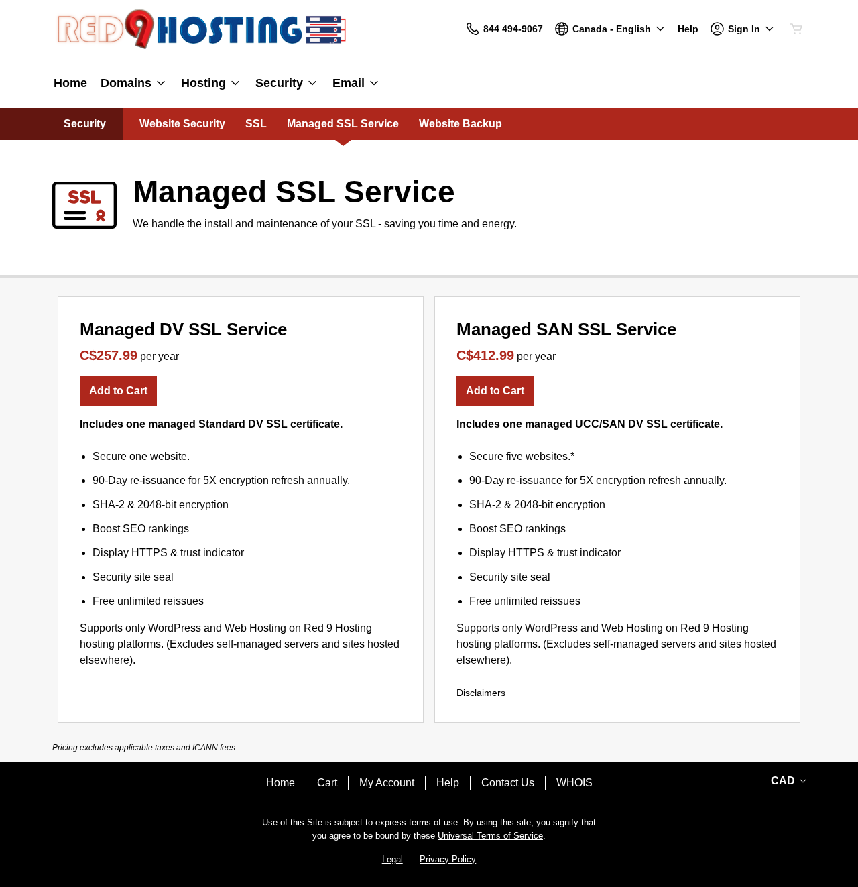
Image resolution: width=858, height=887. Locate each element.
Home (280, 782)
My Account (386, 782)
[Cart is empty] (796, 29)
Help (447, 782)
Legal (392, 859)
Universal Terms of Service (490, 836)
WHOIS (574, 782)
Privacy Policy (448, 859)
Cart (327, 782)
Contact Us (507, 782)
